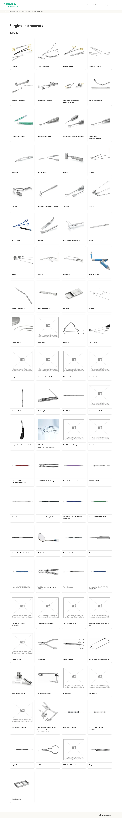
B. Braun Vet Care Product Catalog (17, 11)
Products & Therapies (94, 5)
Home (5, 11)
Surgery (29, 11)
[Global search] (116, 5)
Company (108, 5)
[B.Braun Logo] (11, 5)
